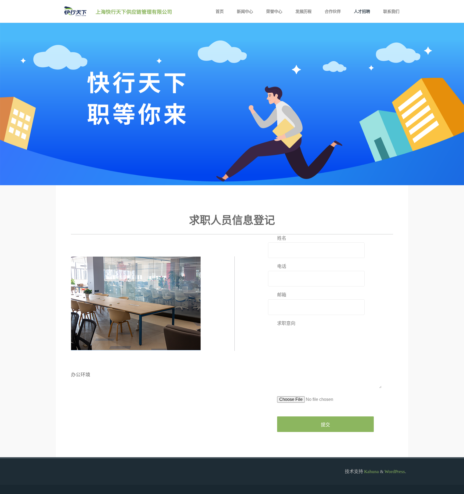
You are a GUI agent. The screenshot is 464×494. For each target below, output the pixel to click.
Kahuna (371, 471)
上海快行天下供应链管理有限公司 (134, 11)
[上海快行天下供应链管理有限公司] (74, 11)
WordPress (395, 471)
